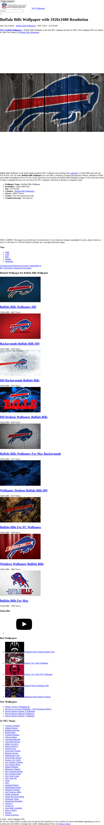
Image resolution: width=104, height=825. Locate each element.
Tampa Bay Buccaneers (14, 797)
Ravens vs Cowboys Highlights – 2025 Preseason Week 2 (28, 709)
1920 (7, 254)
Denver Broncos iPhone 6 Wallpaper (19, 713)
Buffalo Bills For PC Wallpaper (20, 527)
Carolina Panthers (12, 735)
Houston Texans (11, 753)
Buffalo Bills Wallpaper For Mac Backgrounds (30, 453)
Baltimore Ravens (12, 730)
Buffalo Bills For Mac (14, 600)
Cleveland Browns (12, 742)
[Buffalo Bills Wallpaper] (52, 102)
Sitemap (8, 813)
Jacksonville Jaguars (13, 758)
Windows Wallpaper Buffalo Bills (22, 564)
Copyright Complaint (13, 808)
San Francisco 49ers (13, 792)
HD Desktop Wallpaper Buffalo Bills (23, 417)
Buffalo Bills (10, 732)
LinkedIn (33, 266)
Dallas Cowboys (11, 744)
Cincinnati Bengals (12, 739)
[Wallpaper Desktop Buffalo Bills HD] (20, 485)
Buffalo (8, 259)
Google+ (25, 266)
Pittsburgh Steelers (12, 790)
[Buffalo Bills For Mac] (20, 595)
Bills (7, 257)
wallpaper (74, 173)
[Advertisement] (52, 53)
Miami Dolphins (11, 767)
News (7, 780)
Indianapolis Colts (12, 755)
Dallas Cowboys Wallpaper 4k (17, 707)
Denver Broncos (11, 746)
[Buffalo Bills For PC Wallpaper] (20, 522)
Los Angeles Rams (12, 764)
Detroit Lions (10, 748)
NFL (7, 783)
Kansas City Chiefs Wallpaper (36, 663)
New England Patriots (14, 771)
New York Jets (11, 778)
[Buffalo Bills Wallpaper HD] (20, 301)
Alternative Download (22, 268)
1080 (7, 252)
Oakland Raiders (12, 785)
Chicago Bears (11, 737)
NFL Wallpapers (38, 8)
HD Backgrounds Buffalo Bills (19, 380)
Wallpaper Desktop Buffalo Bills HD (23, 490)
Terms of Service (12, 815)
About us (8, 803)
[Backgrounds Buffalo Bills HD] (20, 338)
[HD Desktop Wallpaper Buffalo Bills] (20, 412)
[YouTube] (24, 633)
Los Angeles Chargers (14, 762)
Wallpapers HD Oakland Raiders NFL (39, 652)
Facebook (10, 266)
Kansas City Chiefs (13, 760)
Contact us (9, 806)
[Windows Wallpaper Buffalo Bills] (20, 558)
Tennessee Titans (12, 799)
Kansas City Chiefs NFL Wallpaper (38, 674)
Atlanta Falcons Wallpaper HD (36, 686)
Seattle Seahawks (12, 794)
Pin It (39, 266)
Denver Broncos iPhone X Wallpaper (20, 711)
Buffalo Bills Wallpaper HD (18, 307)
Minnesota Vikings (12, 769)
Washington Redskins (13, 801)
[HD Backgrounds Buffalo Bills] (20, 375)
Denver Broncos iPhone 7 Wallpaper (19, 716)
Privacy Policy (11, 810)
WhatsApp (18, 266)
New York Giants (12, 776)
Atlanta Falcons (11, 728)
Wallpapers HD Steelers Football (37, 697)
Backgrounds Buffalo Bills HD (19, 343)
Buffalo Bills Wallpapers (26, 26)
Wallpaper (9, 261)
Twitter (3, 266)
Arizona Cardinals (12, 726)
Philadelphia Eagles (13, 787)
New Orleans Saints (13, 774)
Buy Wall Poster (6, 268)
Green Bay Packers (13, 751)
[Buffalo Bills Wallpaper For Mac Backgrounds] (20, 448)
